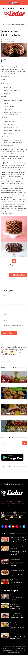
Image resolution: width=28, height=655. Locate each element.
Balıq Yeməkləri (22, 347)
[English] (12, 3)
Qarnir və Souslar (15, 560)
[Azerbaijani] (10, 3)
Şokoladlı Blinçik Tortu (16, 617)
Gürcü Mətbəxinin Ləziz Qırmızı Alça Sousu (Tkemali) (17, 563)
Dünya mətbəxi (15, 501)
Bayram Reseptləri (15, 613)
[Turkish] (18, 3)
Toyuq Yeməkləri (9, 350)
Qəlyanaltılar (14, 623)
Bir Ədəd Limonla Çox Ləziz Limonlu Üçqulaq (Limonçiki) (18, 552)
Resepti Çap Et (19, 275)
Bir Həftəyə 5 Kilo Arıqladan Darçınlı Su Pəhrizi (18, 637)
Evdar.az (3, 74)
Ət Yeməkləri (8, 347)
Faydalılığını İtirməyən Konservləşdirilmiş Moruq (17, 583)
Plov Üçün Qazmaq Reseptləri (16, 598)
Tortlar (16, 41)
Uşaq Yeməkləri (14, 625)
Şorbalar (20, 350)
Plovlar (21, 570)
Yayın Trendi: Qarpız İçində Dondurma (18, 540)
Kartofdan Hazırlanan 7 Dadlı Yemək (17, 628)
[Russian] (15, 3)
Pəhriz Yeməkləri (20, 634)
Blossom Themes (13, 650)
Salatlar (7, 352)
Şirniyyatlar (11, 41)
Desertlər (13, 537)
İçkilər (11, 634)
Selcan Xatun (10, 39)
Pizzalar (16, 352)
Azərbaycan (4, 501)
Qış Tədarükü (14, 580)
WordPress (22, 650)
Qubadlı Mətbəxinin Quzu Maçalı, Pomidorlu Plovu (17, 574)
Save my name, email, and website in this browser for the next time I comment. (13, 326)
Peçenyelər (20, 547)
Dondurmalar (21, 537)
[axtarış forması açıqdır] (23, 8)
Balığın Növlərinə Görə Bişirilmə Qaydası (16, 607)
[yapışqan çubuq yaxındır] (14, 0)
